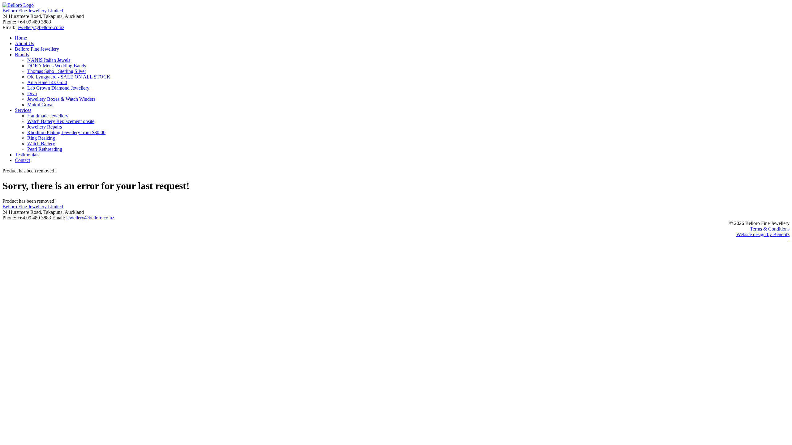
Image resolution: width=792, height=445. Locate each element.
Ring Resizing (41, 138)
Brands (22, 54)
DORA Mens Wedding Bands (56, 65)
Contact (22, 160)
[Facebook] (789, 240)
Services (23, 110)
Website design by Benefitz (763, 234)
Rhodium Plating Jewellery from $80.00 (66, 132)
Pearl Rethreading (44, 149)
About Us (24, 43)
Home (21, 37)
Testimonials (27, 154)
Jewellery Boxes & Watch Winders (61, 99)
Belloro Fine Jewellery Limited (32, 10)
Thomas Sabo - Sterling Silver (56, 71)
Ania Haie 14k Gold (47, 82)
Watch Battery (41, 143)
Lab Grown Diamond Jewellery (58, 88)
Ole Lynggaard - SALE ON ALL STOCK (68, 76)
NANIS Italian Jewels (48, 60)
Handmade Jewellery (47, 115)
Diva (32, 93)
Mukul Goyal (40, 104)
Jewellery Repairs (44, 126)
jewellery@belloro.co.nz (40, 27)
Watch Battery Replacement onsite (60, 121)
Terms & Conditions (770, 228)
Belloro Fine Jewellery (37, 49)
